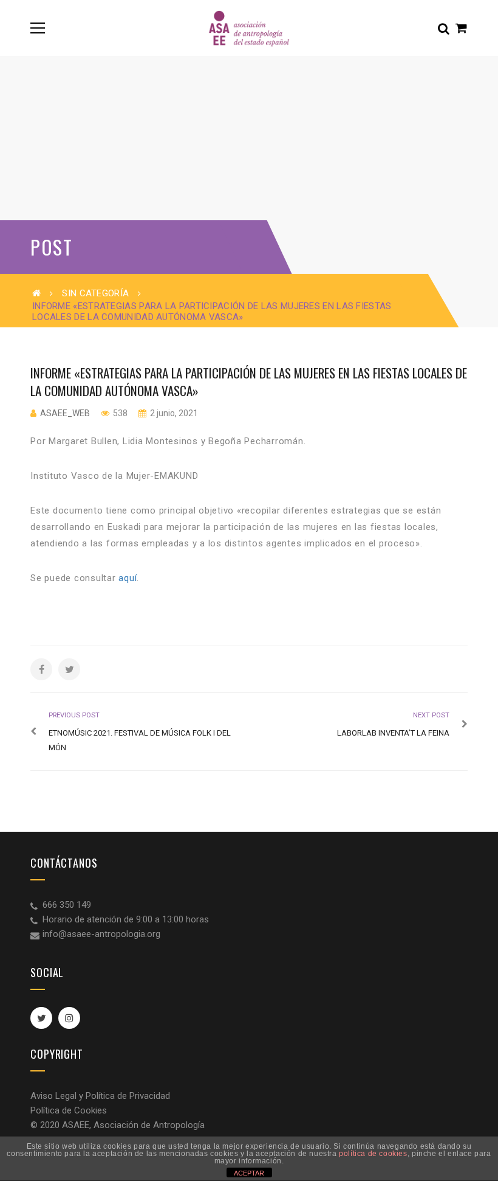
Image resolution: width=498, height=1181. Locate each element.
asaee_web (65, 413)
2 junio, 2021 (173, 413)
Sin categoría (95, 293)
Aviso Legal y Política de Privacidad (100, 1095)
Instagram (69, 1018)
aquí (127, 578)
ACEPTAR (249, 1173)
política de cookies (373, 1153)
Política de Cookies (68, 1110)
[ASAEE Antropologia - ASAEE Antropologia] (248, 28)
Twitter (41, 1018)
